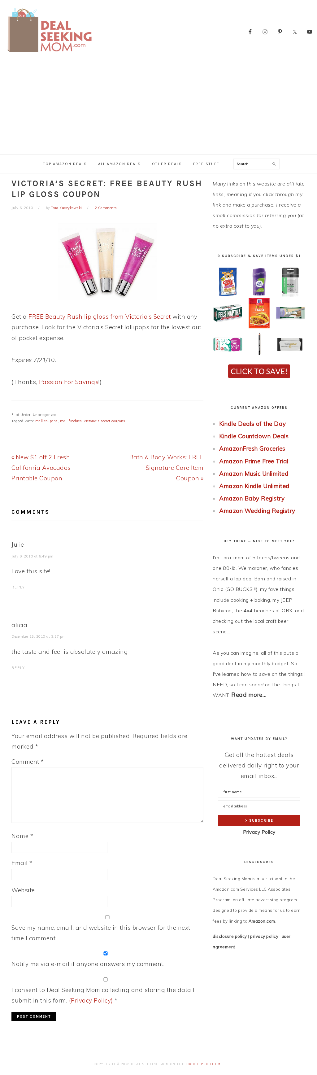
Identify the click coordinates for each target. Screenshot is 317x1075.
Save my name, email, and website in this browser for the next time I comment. (100, 933)
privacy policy (264, 936)
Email (22, 863)
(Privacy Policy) (91, 1000)
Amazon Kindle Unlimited (254, 486)
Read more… (249, 694)
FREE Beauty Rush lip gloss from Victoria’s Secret (99, 316)
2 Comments (106, 208)
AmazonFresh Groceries (252, 448)
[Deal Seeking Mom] (49, 54)
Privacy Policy (259, 832)
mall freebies (71, 421)
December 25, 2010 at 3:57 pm (38, 636)
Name (22, 836)
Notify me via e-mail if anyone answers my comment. (87, 964)
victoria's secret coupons (104, 421)
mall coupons (46, 421)
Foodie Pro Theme (204, 1064)
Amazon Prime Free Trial (254, 461)
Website (23, 890)
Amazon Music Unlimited (254, 473)
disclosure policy (230, 936)
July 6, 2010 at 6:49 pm (32, 556)
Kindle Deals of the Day (252, 423)
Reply (18, 587)
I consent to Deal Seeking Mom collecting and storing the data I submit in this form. (103, 995)
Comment (27, 761)
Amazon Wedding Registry (257, 510)
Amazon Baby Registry (251, 498)
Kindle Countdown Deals (254, 436)
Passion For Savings (69, 382)
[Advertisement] (158, 107)
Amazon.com (262, 921)
